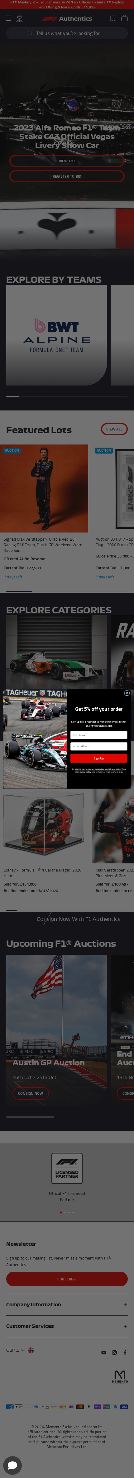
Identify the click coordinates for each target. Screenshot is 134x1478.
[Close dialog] (127, 693)
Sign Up (99, 758)
